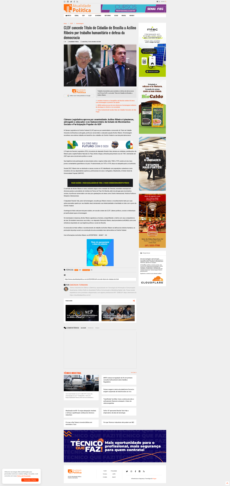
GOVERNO (98, 15)
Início (65, 23)
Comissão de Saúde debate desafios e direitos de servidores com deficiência (116, 316)
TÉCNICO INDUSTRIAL (72, 373)
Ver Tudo (133, 372)
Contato (105, 477)
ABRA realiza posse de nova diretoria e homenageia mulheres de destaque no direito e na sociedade (116, 106)
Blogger (154, 478)
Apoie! (114, 477)
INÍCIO (69, 15)
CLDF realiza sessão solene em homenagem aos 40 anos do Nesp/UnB (82, 316)
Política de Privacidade (23, 476)
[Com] (144, 471)
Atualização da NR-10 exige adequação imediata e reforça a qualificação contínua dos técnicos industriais (81, 413)
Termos (105, 474)
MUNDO (132, 15)
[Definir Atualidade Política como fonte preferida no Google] (79, 91)
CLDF (90, 15)
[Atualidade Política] (77, 11)
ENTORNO (108, 15)
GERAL (77, 15)
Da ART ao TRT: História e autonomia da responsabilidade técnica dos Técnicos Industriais (80, 384)
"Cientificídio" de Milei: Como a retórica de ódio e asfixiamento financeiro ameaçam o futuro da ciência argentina (118, 401)
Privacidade (114, 471)
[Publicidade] (100, 183)
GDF (83, 15)
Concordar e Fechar (30, 480)
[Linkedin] (68, 1)
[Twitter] (71, 1)
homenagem (80, 23)
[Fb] (74, 1)
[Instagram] (64, 1)
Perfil (105, 471)
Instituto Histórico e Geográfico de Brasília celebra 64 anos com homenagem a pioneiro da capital (115, 101)
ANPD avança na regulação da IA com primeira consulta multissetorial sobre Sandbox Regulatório (117, 380)
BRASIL (124, 15)
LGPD (113, 474)
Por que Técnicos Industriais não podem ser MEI (118, 422)
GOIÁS (116, 15)
